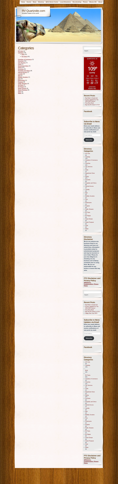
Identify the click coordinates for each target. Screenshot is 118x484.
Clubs (19, 64)
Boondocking (77, 2)
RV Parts (20, 85)
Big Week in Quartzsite (91, 98)
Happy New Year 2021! (91, 313)
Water (19, 93)
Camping (20, 52)
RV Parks (24, 56)
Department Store (23, 66)
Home (23, 2)
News (34, 2)
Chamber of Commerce (25, 59)
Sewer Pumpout (22, 90)
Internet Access (22, 72)
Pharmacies (21, 80)
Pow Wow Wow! (89, 103)
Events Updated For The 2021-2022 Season (91, 100)
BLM (23, 54)
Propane (20, 82)
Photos (85, 2)
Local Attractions (65, 2)
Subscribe (89, 140)
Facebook (88, 111)
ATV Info (20, 51)
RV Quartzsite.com (33, 10)
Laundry (20, 74)
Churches (21, 61)
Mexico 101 (93, 2)
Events (29, 2)
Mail (19, 75)
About (100, 2)
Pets (19, 78)
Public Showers (22, 83)
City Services (22, 62)
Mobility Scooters (23, 77)
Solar (19, 91)
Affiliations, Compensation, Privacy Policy (91, 284)
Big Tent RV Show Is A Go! (92, 104)
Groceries (21, 69)
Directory (41, 2)
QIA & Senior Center (52, 2)
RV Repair (21, 86)
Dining (20, 67)
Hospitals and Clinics (24, 70)
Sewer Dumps (22, 88)
